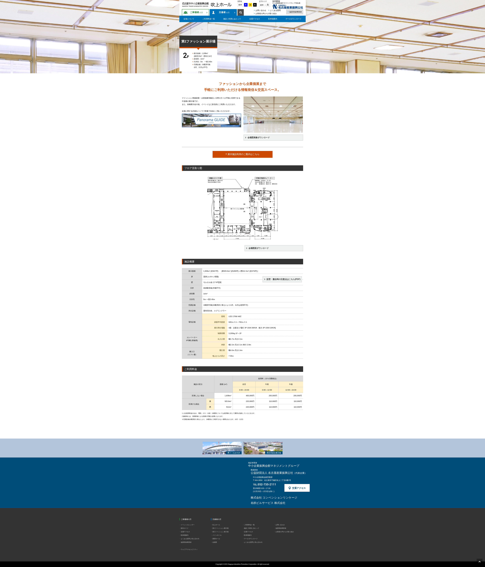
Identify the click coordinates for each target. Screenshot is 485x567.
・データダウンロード (250, 539)
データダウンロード (293, 19)
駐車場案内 (272, 19)
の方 (196, 12)
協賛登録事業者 (295, 12)
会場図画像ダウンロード (259, 137)
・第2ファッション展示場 (219, 532)
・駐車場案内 (183, 535)
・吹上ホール (215, 525)
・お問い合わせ (279, 525)
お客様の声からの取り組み (266, 14)
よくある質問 (275, 10)
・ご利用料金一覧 (249, 525)
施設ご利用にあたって (232, 19)
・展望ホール (215, 539)
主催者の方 (216, 519)
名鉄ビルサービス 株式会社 (268, 502)
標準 (240, 5)
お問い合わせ (261, 10)
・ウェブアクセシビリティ (188, 549)
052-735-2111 (264, 484)
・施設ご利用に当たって (251, 528)
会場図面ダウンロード (259, 248)
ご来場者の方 (186, 519)
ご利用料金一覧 (208, 19)
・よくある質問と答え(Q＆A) (189, 539)
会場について (189, 19)
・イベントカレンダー (187, 525)
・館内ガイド (183, 528)
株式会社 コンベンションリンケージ (274, 497)
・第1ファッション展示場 (219, 528)
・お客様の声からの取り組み (284, 532)
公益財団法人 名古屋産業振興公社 (279, 472)
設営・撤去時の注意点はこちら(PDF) (283, 279)
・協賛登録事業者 (185, 542)
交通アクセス (254, 19)
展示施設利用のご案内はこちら (243, 154)
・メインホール (216, 535)
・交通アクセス (184, 532)
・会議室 (214, 542)
